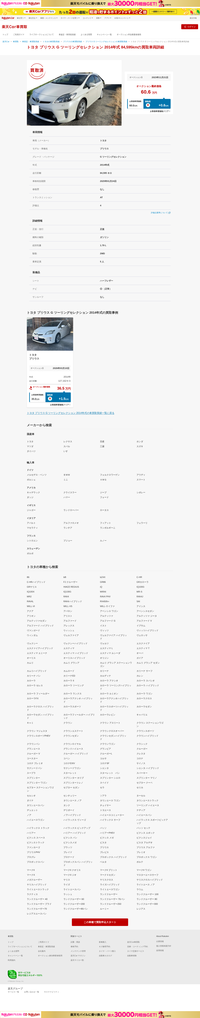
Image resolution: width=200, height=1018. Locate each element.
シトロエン (32, 540)
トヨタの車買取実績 (51, 41)
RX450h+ (104, 601)
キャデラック (33, 492)
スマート (141, 479)
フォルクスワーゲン (110, 475)
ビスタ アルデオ (144, 842)
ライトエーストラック (38, 889)
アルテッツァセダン (37, 620)
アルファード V (144, 620)
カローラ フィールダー (38, 693)
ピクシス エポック (146, 833)
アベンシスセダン (145, 611)
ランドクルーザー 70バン (112, 899)
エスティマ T (143, 648)
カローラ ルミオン (109, 693)
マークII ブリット (108, 870)
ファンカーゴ (33, 847)
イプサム (141, 625)
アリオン (31, 616)
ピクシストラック (35, 842)
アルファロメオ (71, 523)
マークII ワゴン (144, 870)
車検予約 (74, 946)
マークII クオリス (72, 870)
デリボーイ (68, 810)
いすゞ (66, 451)
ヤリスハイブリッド (37, 884)
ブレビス (104, 852)
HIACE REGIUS (71, 587)
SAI (138, 601)
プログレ (31, 857)
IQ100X (30, 591)
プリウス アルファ (146, 847)
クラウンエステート (73, 731)
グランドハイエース (73, 748)
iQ (101, 587)
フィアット (105, 523)
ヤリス (66, 879)
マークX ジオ (69, 875)
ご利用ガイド (18, 34)
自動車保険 (132, 956)
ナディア (141, 810)
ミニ (65, 479)
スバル (66, 446)
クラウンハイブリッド (147, 736)
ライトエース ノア (146, 884)
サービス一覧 (13, 992)
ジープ (103, 492)
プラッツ (67, 847)
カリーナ (104, 671)
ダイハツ (31, 451)
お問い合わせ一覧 (31, 992)
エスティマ (68, 648)
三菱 (102, 446)
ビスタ (103, 842)
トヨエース (105, 810)
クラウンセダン (71, 736)
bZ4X (102, 577)
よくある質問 (86, 34)
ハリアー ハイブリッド (74, 833)
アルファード (70, 620)
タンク (66, 805)
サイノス (141, 763)
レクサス (67, 441)
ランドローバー (71, 510)
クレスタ (141, 753)
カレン (140, 675)
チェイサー (105, 805)
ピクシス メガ (107, 837)
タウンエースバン (35, 805)
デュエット (32, 810)
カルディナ (105, 675)
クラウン (67, 723)
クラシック (142, 744)
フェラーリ (142, 523)
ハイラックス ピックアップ (76, 828)
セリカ (140, 787)
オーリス (31, 658)
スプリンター (33, 778)
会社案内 (41, 951)
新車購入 (102, 942)
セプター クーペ (144, 782)
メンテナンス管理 (78, 951)
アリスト (67, 616)
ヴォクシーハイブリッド (75, 643)
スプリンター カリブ (73, 778)
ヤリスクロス (106, 879)
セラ (102, 787)
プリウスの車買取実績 (72, 41)
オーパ (140, 653)
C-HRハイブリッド (36, 582)
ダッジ (30, 497)
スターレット (70, 773)
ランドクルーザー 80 (147, 899)
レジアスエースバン (37, 913)
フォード (104, 497)
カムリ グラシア (71, 663)
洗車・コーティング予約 (137, 946)
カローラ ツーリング (73, 685)
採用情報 (160, 950)
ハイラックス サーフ (110, 820)
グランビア (105, 748)
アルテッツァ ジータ (147, 616)
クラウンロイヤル (72, 744)
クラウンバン (33, 744)
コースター (32, 758)
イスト (103, 625)
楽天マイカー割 (77, 960)
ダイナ (30, 800)
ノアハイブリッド (72, 815)
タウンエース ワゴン (110, 800)
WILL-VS (67, 606)
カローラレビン (107, 714)
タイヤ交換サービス (135, 951)
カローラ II (68, 680)
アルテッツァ (106, 616)
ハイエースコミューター (112, 815)
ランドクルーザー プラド (39, 904)
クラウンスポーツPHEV (38, 736)
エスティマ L (106, 648)
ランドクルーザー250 (110, 904)
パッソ (103, 828)
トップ (5, 34)
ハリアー (31, 833)
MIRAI (103, 591)
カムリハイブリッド (37, 671)
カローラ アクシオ (109, 680)
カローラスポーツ (72, 706)
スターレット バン (110, 773)
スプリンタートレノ (73, 782)
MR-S (139, 591)
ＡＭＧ (103, 479)
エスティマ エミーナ (37, 653)
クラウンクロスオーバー (112, 731)
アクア (30, 611)
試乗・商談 (75, 942)
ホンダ (140, 441)
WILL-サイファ (107, 606)
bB (64, 577)
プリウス (104, 847)
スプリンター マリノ (147, 778)
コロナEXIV (69, 763)
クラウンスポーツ (145, 731)
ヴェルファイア (71, 635)
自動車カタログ (105, 956)
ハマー (66, 497)
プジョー (67, 540)
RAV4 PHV (105, 596)
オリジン (104, 658)
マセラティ (32, 528)
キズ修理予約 (104, 946)
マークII (31, 870)
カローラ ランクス (72, 693)
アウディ (141, 475)
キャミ (30, 723)
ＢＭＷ (66, 475)
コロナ (140, 758)
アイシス (141, 606)
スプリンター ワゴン (37, 782)
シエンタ (104, 768)
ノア (29, 815)
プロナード (68, 857)
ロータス (104, 510)
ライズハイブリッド (110, 884)
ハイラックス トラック (38, 828)
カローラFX (32, 698)
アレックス (68, 625)
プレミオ (141, 852)
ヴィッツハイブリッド (147, 630)
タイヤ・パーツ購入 (107, 951)
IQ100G (140, 587)
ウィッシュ (68, 630)
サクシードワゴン (72, 768)
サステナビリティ (51, 992)
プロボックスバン (35, 862)
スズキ (140, 446)
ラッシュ (67, 894)
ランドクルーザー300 (147, 904)
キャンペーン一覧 (104, 34)
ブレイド (67, 852)
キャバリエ (142, 714)
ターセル (141, 795)
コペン (66, 758)
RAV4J (140, 596)
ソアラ (103, 795)
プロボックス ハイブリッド (113, 857)
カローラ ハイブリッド (148, 685)
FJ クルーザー (70, 582)
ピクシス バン (70, 837)
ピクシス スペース (36, 837)
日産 (102, 441)
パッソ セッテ (143, 828)
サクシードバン (34, 768)
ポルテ (140, 862)
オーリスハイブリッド (74, 658)
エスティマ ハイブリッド (75, 653)
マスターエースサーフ (147, 875)
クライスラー (70, 492)
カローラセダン (144, 706)
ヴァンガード (33, 630)
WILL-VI (31, 606)
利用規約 (11, 960)
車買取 (16, 41)
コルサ (103, 758)
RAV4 (66, 596)
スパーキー (142, 773)
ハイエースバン (144, 815)
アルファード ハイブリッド (40, 625)
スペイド (104, 782)
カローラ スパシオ (146, 680)
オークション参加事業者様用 (129, 34)
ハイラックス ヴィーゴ (74, 820)
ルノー (103, 540)
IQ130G (67, 591)
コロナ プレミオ (35, 763)
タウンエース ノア (72, 800)
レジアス (141, 909)
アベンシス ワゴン (109, 611)
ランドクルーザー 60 (73, 899)
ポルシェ (31, 479)
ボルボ (30, 553)
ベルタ (103, 862)
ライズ (66, 884)
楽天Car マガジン (78, 956)
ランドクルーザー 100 (147, 894)
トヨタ (30, 441)
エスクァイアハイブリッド (40, 648)
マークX (31, 875)
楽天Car (5, 41)
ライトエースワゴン (110, 889)
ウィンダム (32, 635)
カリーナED (69, 675)
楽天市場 (193, 18)
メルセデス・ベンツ (37, 475)
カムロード (68, 671)
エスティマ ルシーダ (110, 653)
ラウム (140, 889)
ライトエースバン (72, 889)
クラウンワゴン (107, 744)
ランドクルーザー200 (74, 904)
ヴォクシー (32, 643)
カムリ (30, 663)
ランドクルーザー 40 (37, 899)
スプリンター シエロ (110, 778)
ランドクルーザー (109, 894)
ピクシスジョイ (144, 837)
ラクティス (32, 894)
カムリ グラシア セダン (148, 663)
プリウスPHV (33, 852)
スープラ (31, 773)
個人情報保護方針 (163, 946)
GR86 (103, 582)
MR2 (29, 596)
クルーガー (142, 748)
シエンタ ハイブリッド (148, 768)
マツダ (30, 446)
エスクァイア (143, 643)
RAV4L (30, 601)
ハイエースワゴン (35, 820)
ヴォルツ (104, 643)
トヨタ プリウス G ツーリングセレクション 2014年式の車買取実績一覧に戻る (70, 413)
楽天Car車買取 (133, 942)
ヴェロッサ (142, 635)
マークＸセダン (107, 875)
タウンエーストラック (147, 800)
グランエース (33, 748)
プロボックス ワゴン (147, 857)
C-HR (139, 577)
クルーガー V (33, 753)
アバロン (67, 611)
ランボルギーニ (107, 528)
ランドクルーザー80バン (75, 909)
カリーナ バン (34, 675)
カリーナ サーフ (144, 671)
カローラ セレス (35, 685)
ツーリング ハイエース (148, 805)
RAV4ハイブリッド (72, 601)
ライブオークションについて (41, 34)
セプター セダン (71, 787)
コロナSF (104, 763)
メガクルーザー (34, 879)
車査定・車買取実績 (67, 34)
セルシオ (31, 795)
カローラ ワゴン (144, 693)
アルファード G (107, 620)
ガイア (140, 658)
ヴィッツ (104, 630)
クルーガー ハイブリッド (75, 753)
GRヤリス (32, 587)
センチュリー (70, 795)
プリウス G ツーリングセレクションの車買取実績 (106, 41)
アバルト (31, 523)
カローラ (31, 680)
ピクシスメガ (70, 842)
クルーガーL (106, 753)
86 (28, 577)
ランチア (67, 528)
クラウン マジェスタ (37, 731)
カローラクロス (144, 698)
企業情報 (160, 941)
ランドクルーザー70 (37, 909)
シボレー (141, 492)
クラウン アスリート (110, 723)
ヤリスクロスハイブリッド (150, 879)
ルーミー (104, 909)
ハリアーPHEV (107, 833)
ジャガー (31, 510)
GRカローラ (143, 582)
